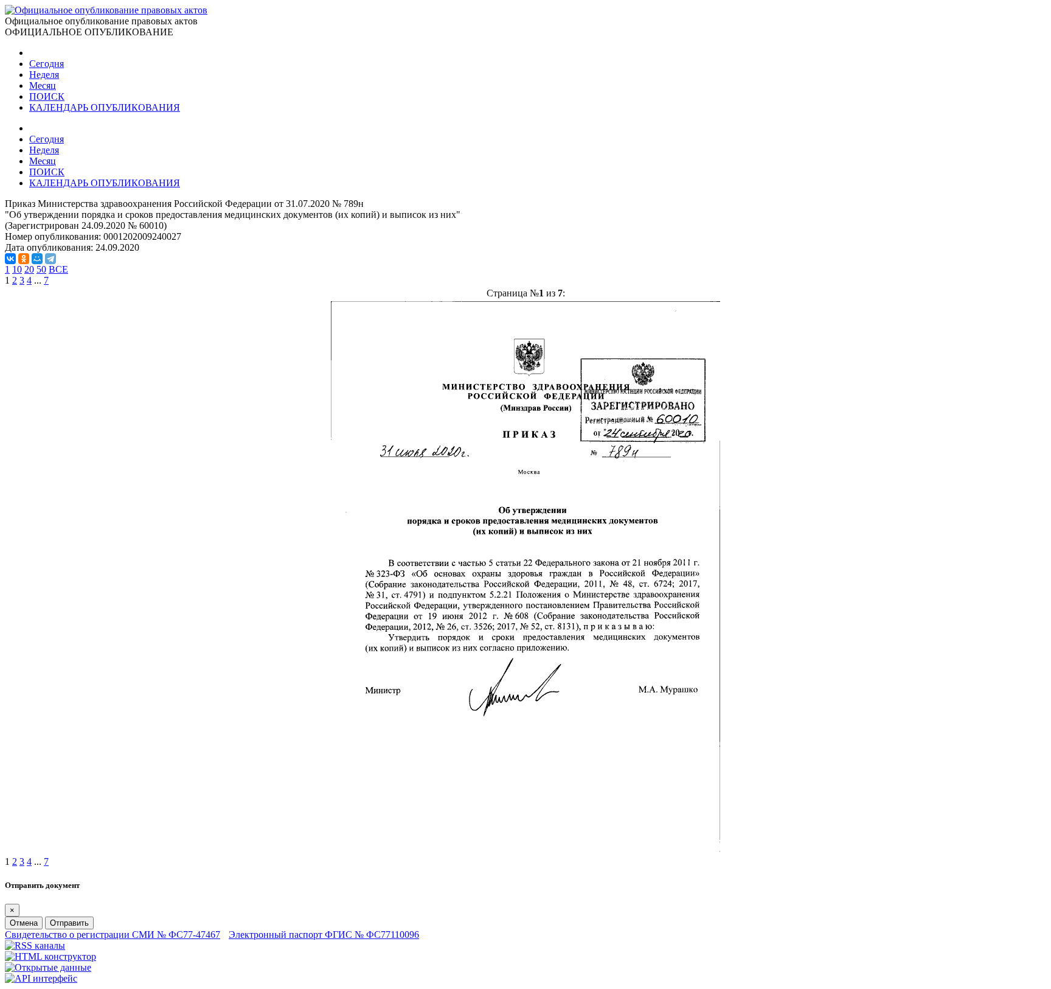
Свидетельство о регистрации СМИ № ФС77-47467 (112, 934)
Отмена (24, 923)
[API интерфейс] (41, 978)
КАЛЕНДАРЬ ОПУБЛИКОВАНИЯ (104, 107)
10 (17, 269)
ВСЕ (58, 269)
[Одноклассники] (23, 258)
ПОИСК (46, 96)
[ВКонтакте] (10, 258)
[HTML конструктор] (50, 956)
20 (29, 269)
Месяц (42, 85)
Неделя (44, 74)
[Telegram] (50, 258)
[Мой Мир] (37, 258)
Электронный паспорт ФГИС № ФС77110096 (324, 934)
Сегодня (46, 63)
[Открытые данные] (48, 967)
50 (41, 269)
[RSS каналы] (35, 945)
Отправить (69, 923)
